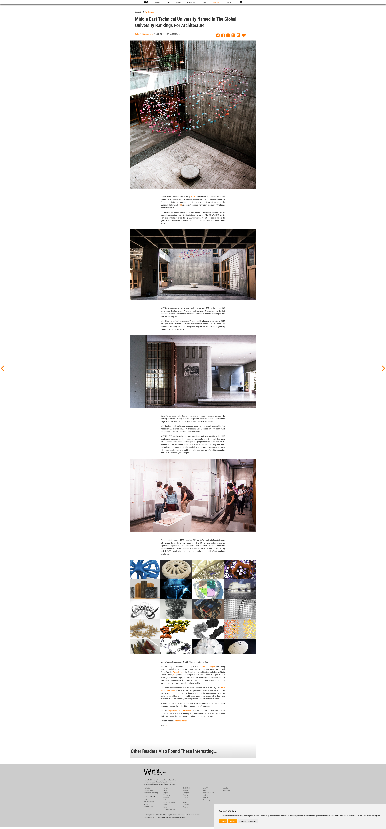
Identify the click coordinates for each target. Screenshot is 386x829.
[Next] (383, 368)
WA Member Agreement (193, 815)
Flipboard (185, 807)
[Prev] (2, 368)
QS (180, 205)
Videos (165, 804)
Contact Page (226, 790)
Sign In (151, 790)
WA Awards (166, 795)
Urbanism (166, 797)
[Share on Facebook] (223, 35)
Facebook (186, 804)
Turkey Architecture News (144, 34)
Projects (165, 793)
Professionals (167, 800)
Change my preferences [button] (247, 821)
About (145, 799)
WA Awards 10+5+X (208, 793)
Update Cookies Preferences (176, 815)
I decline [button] (232, 821)
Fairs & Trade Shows (169, 802)
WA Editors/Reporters (169, 809)
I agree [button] (223, 821)
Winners (146, 804)
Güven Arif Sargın (207, 666)
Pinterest (185, 795)
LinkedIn (185, 797)
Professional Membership (151, 793)
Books (165, 807)
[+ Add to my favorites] (244, 35)
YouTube (185, 800)
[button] (241, 2)
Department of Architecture (179, 710)
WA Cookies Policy (161, 815)
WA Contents (149, 12)
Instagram (186, 793)
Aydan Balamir (178, 672)
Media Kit (205, 795)
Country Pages (207, 800)
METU (192, 196)
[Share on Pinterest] (233, 35)
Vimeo (185, 802)
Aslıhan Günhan (181, 721)
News (165, 790)
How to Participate (149, 801)
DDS (174, 675)
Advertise (205, 797)
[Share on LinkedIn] (228, 35)
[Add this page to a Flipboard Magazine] (238, 35)
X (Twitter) (186, 790)
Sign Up (146, 790)
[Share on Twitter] (218, 35)
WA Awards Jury (148, 806)
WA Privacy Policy (149, 815)
